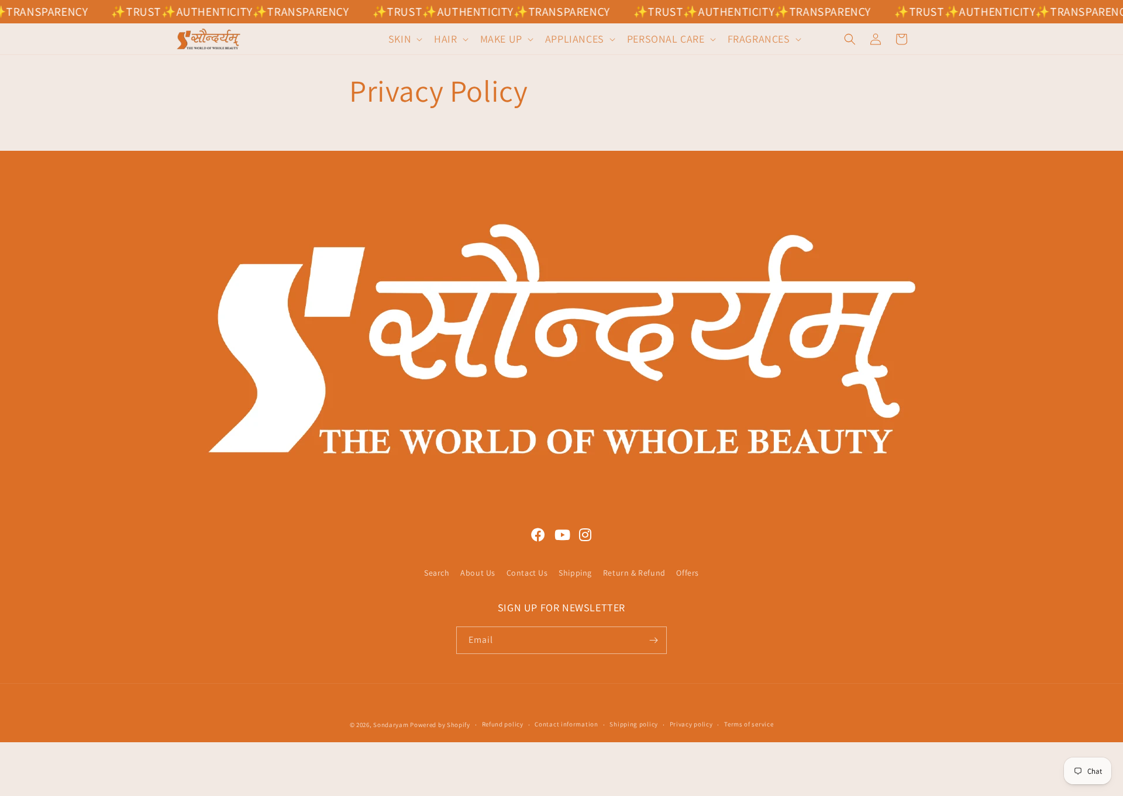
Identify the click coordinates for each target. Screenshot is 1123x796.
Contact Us (527, 572)
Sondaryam (391, 725)
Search (437, 572)
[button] (404, 39)
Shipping (575, 572)
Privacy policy (691, 724)
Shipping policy (633, 724)
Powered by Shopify (440, 725)
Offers (687, 572)
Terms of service (748, 724)
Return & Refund (634, 572)
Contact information (566, 724)
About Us (477, 572)
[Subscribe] (653, 640)
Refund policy (502, 724)
